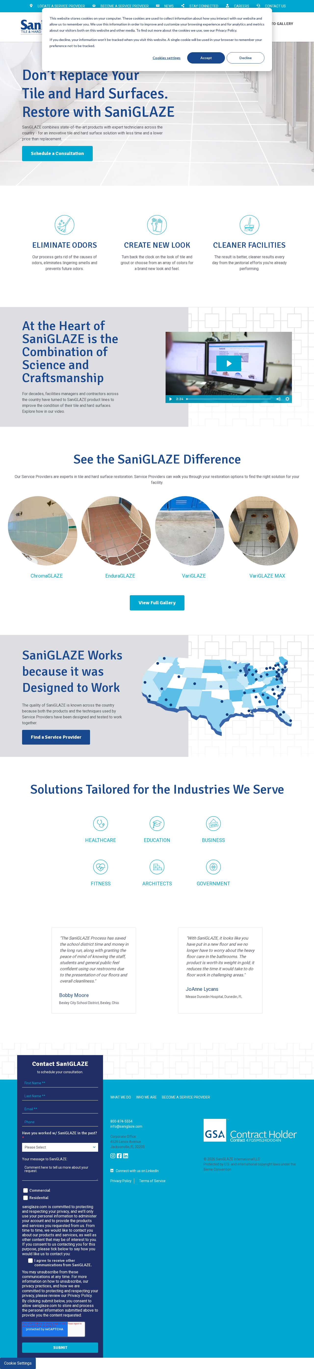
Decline (245, 58)
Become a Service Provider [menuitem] (186, 1097)
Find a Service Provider (56, 737)
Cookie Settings (18, 1363)
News (169, 6)
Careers (241, 6)
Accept (206, 58)
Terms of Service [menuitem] (152, 1181)
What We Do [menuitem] (120, 1097)
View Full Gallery (157, 603)
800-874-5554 (121, 1121)
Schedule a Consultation (57, 153)
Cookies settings (167, 58)
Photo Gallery (278, 23)
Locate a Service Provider (61, 6)
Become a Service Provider (125, 6)
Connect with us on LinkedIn (137, 1171)
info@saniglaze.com (126, 1126)
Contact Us (275, 6)
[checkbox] (60, 1193)
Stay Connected (203, 6)
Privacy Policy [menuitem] (120, 1181)
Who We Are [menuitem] (146, 1097)
